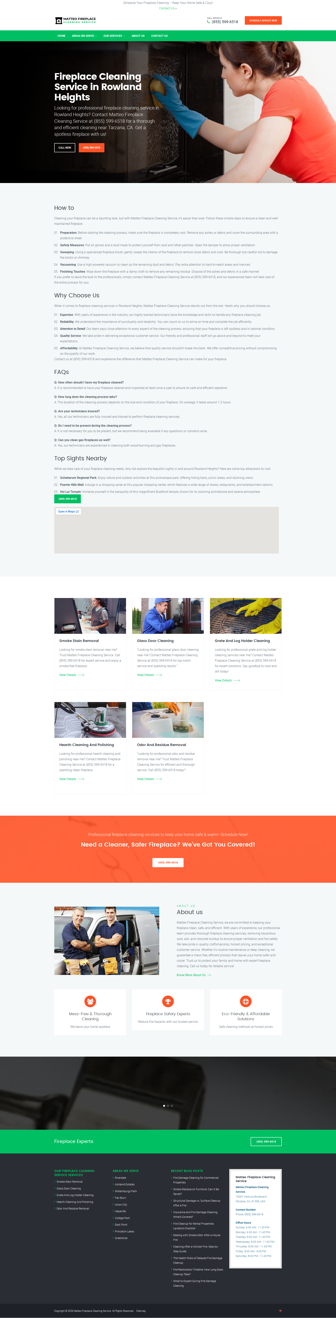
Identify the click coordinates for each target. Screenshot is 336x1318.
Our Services (112, 36)
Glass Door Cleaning (69, 1188)
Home (61, 36)
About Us (138, 36)
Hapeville (120, 1211)
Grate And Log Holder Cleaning (75, 1195)
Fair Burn (120, 1198)
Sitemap (141, 1311)
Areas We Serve (83, 36)
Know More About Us (191, 975)
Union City (121, 1204)
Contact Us (166, 8)
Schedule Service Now (263, 20)
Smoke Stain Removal (70, 1181)
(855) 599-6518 (225, 21)
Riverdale (120, 1178)
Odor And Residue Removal (73, 1208)
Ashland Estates (125, 1184)
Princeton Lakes (124, 1231)
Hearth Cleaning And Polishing (75, 1202)
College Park (122, 1218)
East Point (121, 1224)
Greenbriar (121, 1238)
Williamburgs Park (126, 1191)
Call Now (65, 147)
